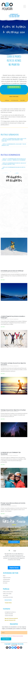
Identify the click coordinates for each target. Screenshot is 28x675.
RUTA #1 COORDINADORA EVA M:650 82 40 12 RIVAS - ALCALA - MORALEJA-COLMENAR (14, 159)
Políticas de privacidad (17, 636)
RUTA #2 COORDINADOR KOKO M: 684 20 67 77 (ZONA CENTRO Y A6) (14, 163)
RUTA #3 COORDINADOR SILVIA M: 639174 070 (13, 168)
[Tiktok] (21, 647)
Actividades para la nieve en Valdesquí (12, 271)
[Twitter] (12, 647)
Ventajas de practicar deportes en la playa (13, 410)
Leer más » (3, 279)
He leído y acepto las (12, 636)
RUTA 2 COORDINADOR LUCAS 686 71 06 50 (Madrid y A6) (14, 144)
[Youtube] (18, 647)
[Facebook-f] (10, 647)
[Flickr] (15, 647)
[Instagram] (7, 647)
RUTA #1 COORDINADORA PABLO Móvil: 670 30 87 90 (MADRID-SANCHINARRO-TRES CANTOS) (14, 140)
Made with (13, 645)
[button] (24, 6)
